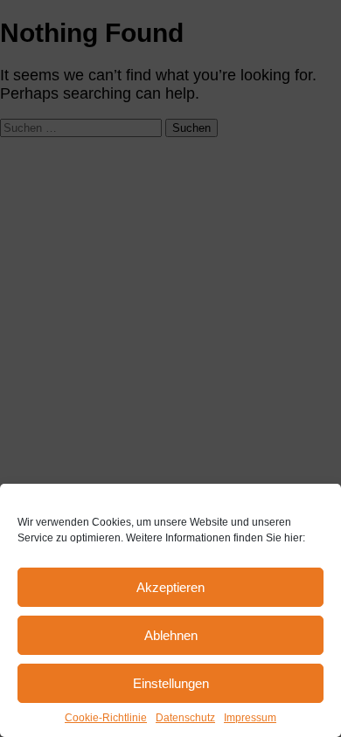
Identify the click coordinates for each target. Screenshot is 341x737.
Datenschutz (185, 718)
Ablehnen (171, 635)
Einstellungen (171, 683)
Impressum (250, 718)
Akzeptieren (170, 587)
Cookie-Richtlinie (106, 718)
